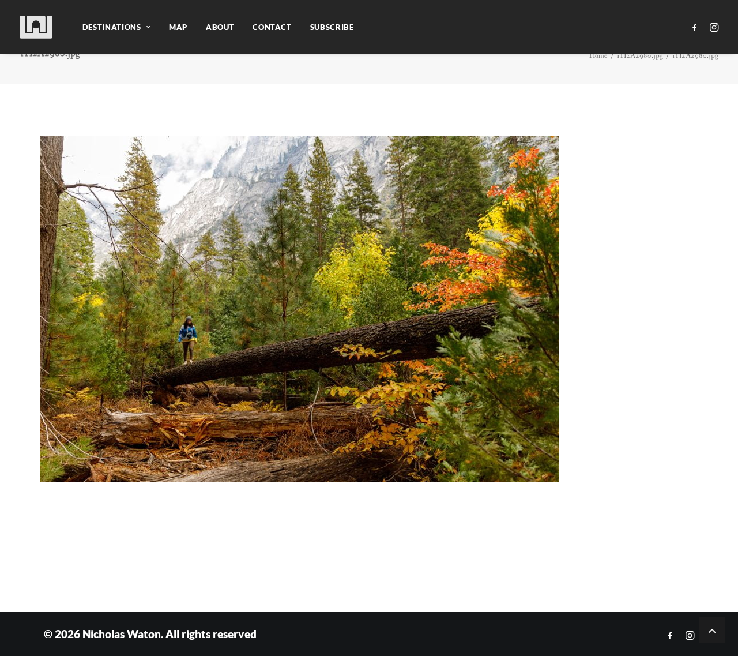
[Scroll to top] (712, 629)
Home (598, 56)
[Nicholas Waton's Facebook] (670, 635)
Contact (272, 27)
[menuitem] (116, 27)
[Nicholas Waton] (37, 27)
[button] (697, 27)
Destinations (111, 27)
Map (178, 27)
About (220, 27)
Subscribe (332, 27)
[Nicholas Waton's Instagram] (690, 635)
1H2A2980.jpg (639, 56)
